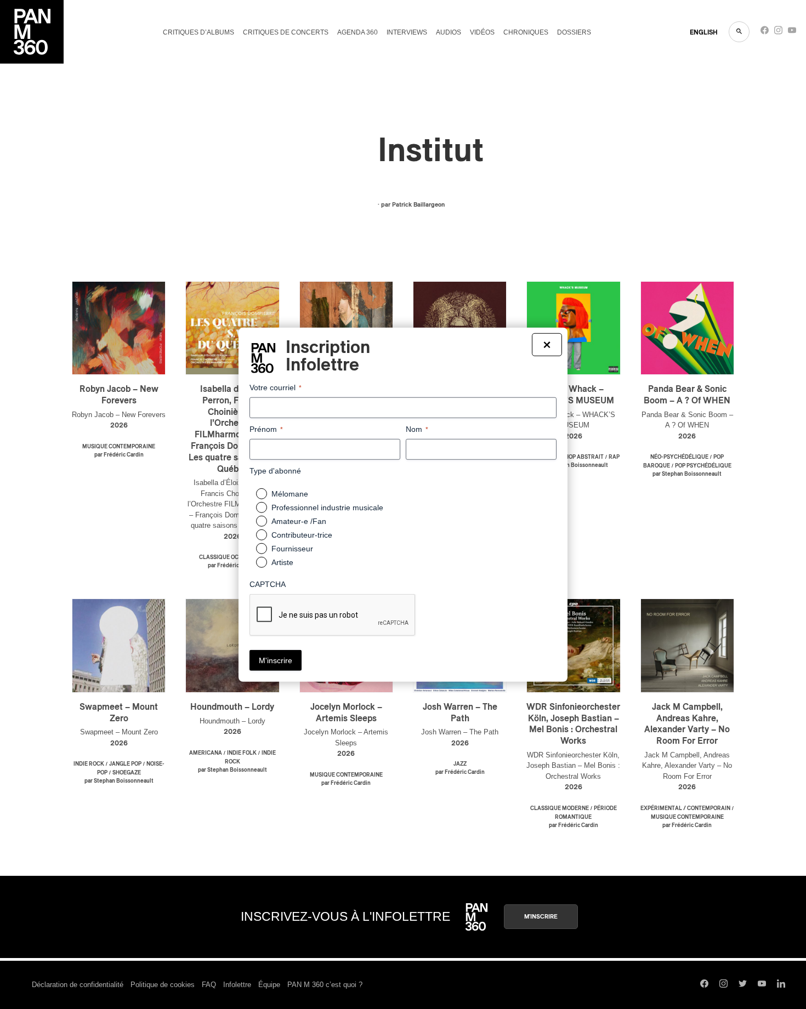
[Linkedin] (781, 984)
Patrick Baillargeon (418, 205)
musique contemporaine (118, 446)
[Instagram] (778, 32)
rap (614, 457)
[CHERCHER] (739, 31)
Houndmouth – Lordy (232, 707)
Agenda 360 (357, 32)
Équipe (269, 985)
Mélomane (289, 493)
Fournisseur (292, 548)
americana (205, 753)
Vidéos (482, 32)
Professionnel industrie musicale (327, 507)
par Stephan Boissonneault (573, 465)
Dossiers (574, 32)
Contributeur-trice (301, 535)
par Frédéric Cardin (119, 455)
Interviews (407, 32)
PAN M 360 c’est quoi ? (324, 985)
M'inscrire (541, 917)
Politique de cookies (162, 985)
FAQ (209, 985)
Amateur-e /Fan (298, 521)
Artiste (282, 562)
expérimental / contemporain (685, 808)
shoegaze (126, 773)
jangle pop (125, 764)
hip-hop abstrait (579, 457)
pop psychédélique (703, 466)
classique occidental (232, 557)
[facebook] (764, 32)
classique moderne (559, 808)
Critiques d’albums (198, 32)
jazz (460, 764)
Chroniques (525, 32)
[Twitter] (743, 984)
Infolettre (237, 985)
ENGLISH (704, 32)
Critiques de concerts (285, 32)
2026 (119, 425)
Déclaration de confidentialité (77, 985)
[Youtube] (792, 32)
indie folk (242, 753)
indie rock (88, 764)
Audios (448, 32)
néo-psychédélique (679, 457)
